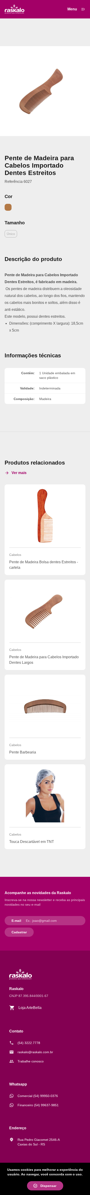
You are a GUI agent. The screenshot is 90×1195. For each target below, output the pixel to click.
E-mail (16, 920)
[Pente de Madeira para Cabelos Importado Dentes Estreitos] (45, 91)
